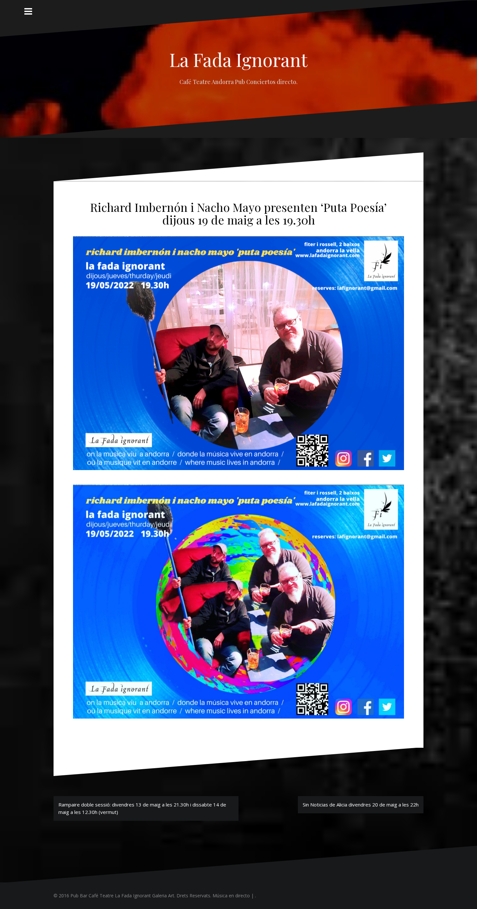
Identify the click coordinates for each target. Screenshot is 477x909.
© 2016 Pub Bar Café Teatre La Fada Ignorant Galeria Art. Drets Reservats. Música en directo (152, 895)
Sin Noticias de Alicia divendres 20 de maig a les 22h (361, 804)
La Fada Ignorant (238, 59)
